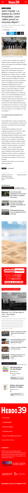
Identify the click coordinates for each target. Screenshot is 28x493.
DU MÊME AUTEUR (19, 188)
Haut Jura (14, 5)
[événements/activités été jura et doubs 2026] (14, 263)
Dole (3, 204)
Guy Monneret (6, 29)
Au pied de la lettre (21, 174)
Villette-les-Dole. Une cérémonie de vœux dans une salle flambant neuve (8, 177)
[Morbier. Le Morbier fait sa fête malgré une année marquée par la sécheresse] (5, 333)
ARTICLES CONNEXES (7, 188)
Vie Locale (8, 5)
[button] (26, 2)
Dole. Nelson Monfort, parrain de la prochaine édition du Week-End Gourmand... (18, 341)
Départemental (5, 195)
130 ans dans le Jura (6, 309)
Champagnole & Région (5, 214)
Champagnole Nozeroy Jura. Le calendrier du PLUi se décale (18, 212)
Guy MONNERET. (10, 168)
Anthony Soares (5, 316)
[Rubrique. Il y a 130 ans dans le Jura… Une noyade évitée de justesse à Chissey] (14, 301)
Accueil (3, 5)
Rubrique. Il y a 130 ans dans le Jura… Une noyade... (13, 313)
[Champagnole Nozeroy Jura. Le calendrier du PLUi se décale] (5, 212)
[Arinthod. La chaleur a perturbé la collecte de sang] (5, 349)
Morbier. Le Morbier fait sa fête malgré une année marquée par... (18, 333)
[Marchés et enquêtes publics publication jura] (14, 284)
